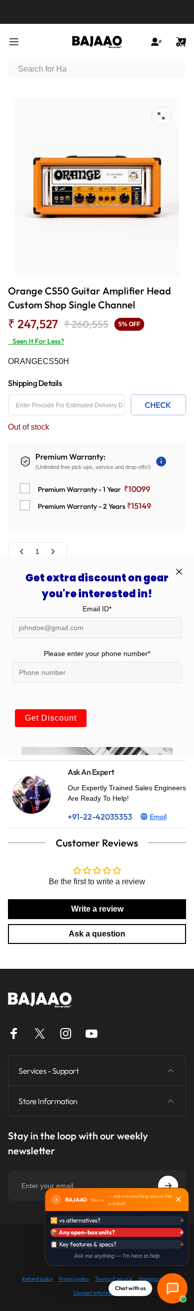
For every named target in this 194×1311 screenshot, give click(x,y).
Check (158, 405)
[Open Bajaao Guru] (172, 1288)
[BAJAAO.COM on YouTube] (91, 1033)
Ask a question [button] (97, 934)
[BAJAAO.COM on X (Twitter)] (40, 1033)
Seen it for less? (36, 341)
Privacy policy (74, 1279)
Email (158, 816)
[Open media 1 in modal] (161, 116)
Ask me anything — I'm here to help (117, 1256)
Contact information (97, 1293)
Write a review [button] (97, 909)
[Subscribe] (168, 1186)
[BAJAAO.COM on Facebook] (14, 1033)
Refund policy (37, 1279)
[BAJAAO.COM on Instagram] (66, 1033)
